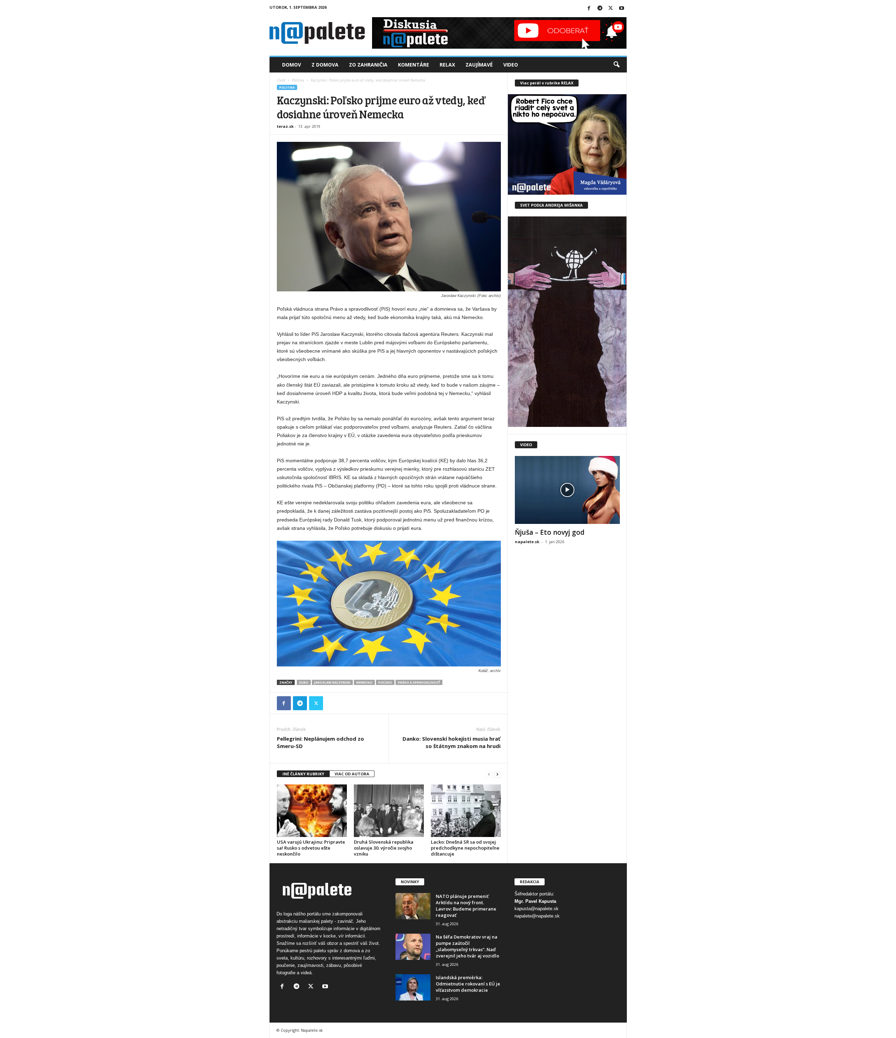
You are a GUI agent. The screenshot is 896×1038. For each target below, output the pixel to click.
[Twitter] (611, 9)
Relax (447, 64)
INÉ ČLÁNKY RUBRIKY (303, 773)
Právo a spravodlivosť (419, 682)
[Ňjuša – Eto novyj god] (567, 490)
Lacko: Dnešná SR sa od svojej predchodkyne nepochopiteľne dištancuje (465, 848)
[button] (616, 64)
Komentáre (413, 64)
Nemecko (364, 682)
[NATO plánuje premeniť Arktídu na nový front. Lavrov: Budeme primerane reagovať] (413, 906)
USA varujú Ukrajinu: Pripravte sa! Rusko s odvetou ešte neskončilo (311, 848)
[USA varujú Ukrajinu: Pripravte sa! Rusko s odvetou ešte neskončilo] (312, 810)
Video (510, 64)
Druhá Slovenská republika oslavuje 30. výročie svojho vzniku (383, 848)
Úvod (281, 80)
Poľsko (385, 682)
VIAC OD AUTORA (352, 773)
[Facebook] (589, 9)
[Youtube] (621, 9)
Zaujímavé (479, 64)
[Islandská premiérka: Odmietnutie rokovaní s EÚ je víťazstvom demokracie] (413, 987)
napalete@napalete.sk (537, 916)
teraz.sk (285, 126)
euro (303, 682)
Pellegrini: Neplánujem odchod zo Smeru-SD (320, 742)
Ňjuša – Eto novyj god (549, 532)
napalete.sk (527, 541)
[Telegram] (600, 9)
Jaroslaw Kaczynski (332, 682)
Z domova (325, 64)
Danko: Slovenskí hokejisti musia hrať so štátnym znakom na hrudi (451, 742)
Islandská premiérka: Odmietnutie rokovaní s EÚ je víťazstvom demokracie (468, 983)
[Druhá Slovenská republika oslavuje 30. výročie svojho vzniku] (389, 810)
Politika (298, 80)
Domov (291, 64)
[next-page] (497, 774)
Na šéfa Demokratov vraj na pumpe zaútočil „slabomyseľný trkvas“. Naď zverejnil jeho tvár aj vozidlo (467, 946)
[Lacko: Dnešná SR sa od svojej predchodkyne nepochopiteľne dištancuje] (466, 810)
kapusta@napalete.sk (536, 908)
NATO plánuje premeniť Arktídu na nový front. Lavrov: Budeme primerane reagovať (466, 905)
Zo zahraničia (368, 64)
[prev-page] (488, 774)
